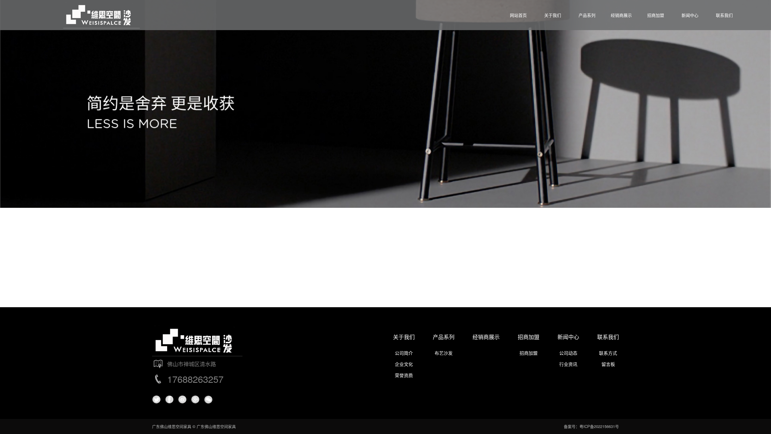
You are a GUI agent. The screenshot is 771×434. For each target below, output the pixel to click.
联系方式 (608, 353)
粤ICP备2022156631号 (599, 426)
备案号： (571, 426)
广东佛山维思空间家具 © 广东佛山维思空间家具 (194, 426)
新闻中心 (568, 337)
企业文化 (404, 364)
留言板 (608, 364)
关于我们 (404, 337)
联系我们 (608, 337)
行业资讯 (568, 364)
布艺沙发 (444, 353)
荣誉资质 (404, 375)
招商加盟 (528, 337)
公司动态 (568, 353)
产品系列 (443, 337)
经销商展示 (486, 337)
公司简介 (404, 353)
